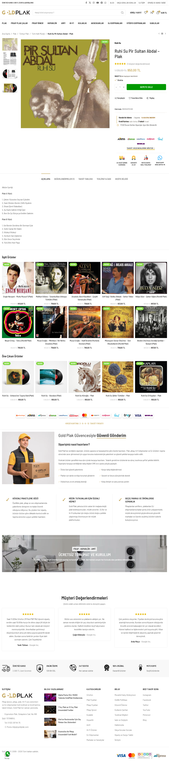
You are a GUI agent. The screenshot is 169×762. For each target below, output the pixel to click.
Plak (14, 33)
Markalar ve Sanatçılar (95, 740)
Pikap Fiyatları (92, 705)
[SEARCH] (122, 13)
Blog (145, 720)
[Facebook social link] (86, 3)
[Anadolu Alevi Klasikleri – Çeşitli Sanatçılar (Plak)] (84, 278)
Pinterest (146, 715)
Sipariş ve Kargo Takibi (124, 735)
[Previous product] (159, 33)
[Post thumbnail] (50, 697)
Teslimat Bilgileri (121, 715)
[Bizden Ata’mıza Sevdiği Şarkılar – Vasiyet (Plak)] (151, 322)
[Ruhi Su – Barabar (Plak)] (51, 377)
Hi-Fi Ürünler (92, 730)
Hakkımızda (119, 725)
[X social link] (90, 3)
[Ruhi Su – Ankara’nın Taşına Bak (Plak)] (18, 377)
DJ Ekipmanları (93, 735)
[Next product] (165, 33)
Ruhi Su (118, 43)
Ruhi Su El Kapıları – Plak (151, 395)
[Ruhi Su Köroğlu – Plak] (84, 377)
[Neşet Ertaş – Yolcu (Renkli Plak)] (18, 322)
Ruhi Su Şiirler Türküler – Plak (118, 395)
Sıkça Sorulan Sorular (123, 730)
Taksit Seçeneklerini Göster (140, 148)
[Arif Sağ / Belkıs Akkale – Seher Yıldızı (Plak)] (118, 278)
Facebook (147, 700)
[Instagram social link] (94, 3)
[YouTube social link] (98, 3)
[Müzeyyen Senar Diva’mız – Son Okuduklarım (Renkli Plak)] (118, 322)
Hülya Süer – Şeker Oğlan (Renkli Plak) (151, 296)
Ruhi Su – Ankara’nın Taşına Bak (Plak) (18, 395)
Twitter (146, 705)
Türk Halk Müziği (38, 33)
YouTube (146, 710)
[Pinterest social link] (102, 3)
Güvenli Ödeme (121, 705)
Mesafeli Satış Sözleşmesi (125, 695)
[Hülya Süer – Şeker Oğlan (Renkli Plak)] (151, 278)
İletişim (118, 740)
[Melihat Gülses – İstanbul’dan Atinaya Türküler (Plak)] (51, 278)
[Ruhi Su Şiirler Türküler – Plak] (118, 377)
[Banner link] (84, 553)
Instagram (147, 695)
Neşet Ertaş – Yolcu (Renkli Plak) (18, 340)
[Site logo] (16, 12)
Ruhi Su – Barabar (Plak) (51, 395)
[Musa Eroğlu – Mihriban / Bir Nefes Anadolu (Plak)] (51, 322)
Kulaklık (90, 715)
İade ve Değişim (121, 720)
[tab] (45, 177)
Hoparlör (90, 720)
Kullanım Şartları (121, 710)
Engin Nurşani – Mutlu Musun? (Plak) (18, 296)
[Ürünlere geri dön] (162, 33)
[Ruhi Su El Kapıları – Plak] (151, 377)
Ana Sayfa (6, 33)
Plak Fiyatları (92, 700)
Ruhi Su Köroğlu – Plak (84, 395)
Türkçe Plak (24, 33)
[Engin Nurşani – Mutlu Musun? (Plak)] (18, 278)
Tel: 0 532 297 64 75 (12, 722)
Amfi (88, 725)
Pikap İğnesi (91, 710)
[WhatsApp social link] (105, 3)
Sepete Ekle (146, 87)
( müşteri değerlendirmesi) (138, 63)
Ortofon (90, 695)
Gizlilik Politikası (121, 700)
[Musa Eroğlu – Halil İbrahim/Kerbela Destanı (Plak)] (84, 322)
